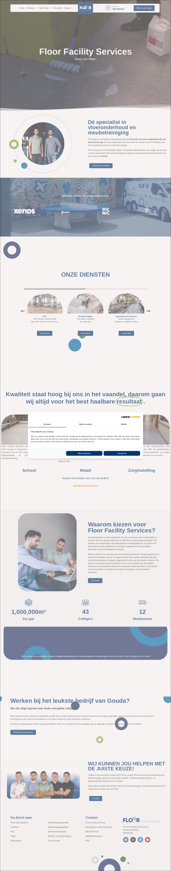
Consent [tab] (47, 424)
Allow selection (84, 453)
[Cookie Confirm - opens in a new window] (130, 416)
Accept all (122, 453)
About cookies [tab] (85, 424)
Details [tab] (124, 424)
